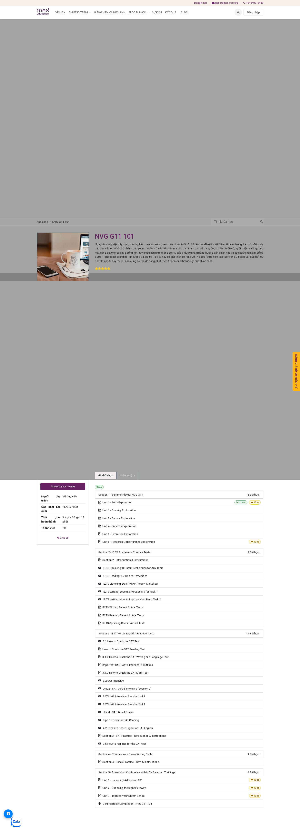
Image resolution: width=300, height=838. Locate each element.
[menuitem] (60, 12)
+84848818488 (254, 2)
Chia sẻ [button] (64, 537)
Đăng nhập (200, 2)
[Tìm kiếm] (260, 221)
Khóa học (42, 221)
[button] (238, 12)
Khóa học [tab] (107, 475)
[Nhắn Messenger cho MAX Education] (8, 813)
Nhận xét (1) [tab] (127, 475)
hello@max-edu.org (226, 2)
